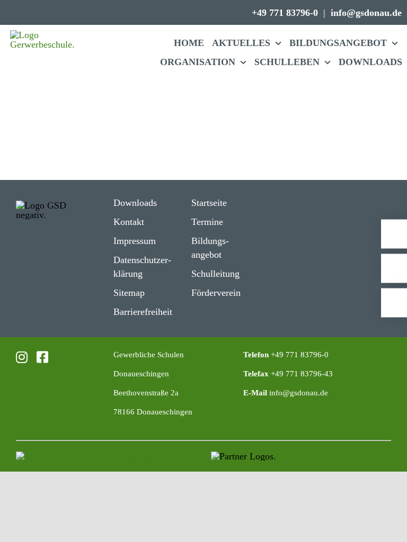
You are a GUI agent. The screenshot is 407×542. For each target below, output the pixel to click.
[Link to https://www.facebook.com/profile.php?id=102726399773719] (40, 357)
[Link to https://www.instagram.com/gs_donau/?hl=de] (20, 357)
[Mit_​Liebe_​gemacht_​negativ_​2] (91, 456)
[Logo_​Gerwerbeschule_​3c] (43, 35)
